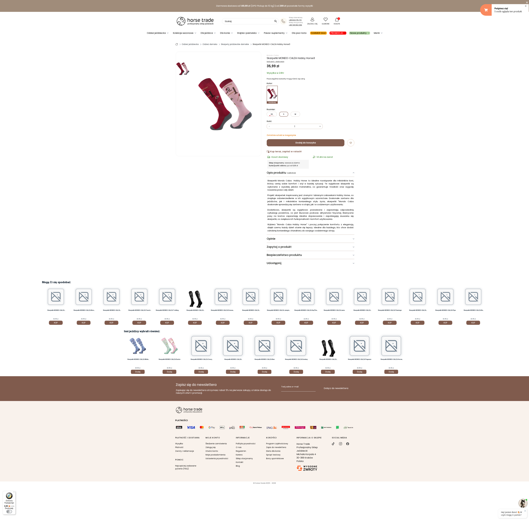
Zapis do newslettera (276, 447)
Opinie (271, 239)
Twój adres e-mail (290, 387)
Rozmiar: (271, 109)
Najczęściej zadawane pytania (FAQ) (185, 467)
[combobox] (250, 21)
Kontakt (239, 462)
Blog (238, 466)
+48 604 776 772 (295, 20)
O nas (238, 447)
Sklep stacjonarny (244, 458)
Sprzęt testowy (273, 454)
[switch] (9, 511)
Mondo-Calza (273, 55)
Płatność (179, 447)
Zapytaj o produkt (279, 247)
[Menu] (14, 492)
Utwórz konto (212, 451)
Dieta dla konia (273, 451)
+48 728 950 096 (295, 25)
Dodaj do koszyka (305, 142)
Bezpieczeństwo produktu (284, 255)
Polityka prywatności (245, 443)
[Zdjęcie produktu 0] (183, 69)
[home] (176, 44)
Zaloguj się (211, 447)
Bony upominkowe (275, 458)
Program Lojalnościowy (277, 443)
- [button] (269, 126)
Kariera (239, 454)
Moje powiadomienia (215, 454)
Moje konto (213, 438)
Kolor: (269, 83)
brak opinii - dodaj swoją (275, 62)
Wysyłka (179, 443)
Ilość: (269, 121)
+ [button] (320, 126)
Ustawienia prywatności (217, 458)
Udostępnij (274, 263)
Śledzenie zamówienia (216, 443)
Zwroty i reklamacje (184, 451)
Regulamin (241, 451)
